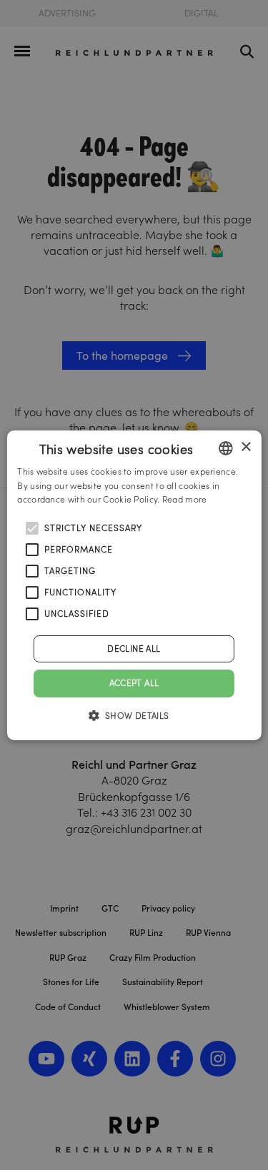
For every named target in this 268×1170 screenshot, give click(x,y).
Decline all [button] (133, 648)
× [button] (245, 447)
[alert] (134, 585)
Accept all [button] (134, 682)
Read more (184, 499)
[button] (134, 715)
